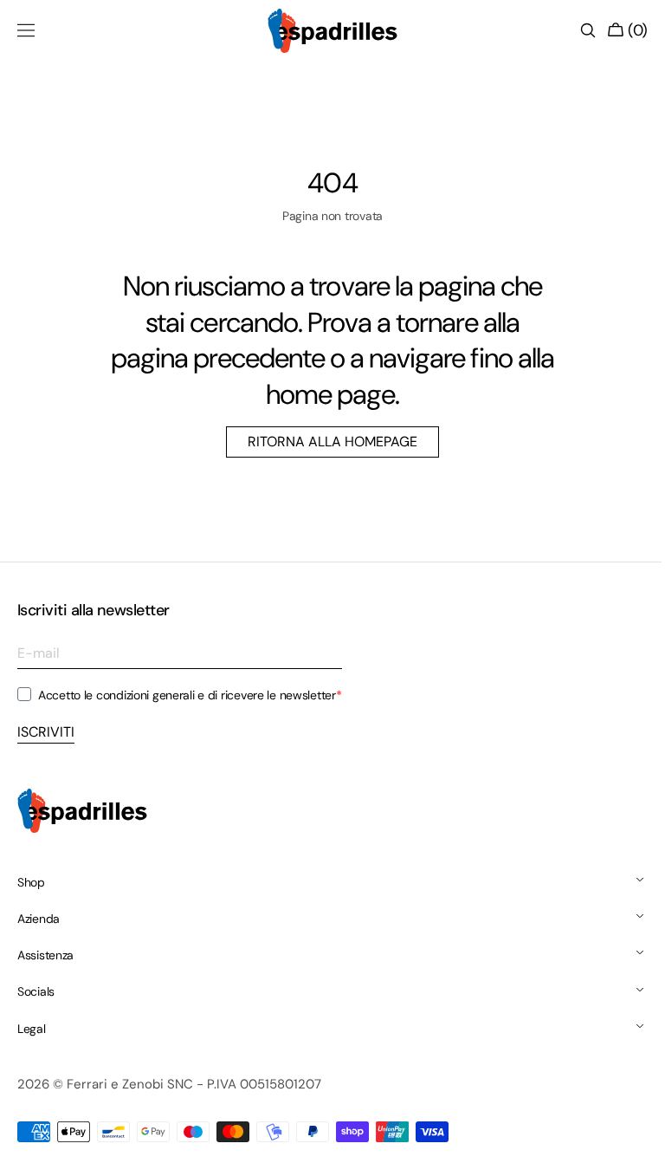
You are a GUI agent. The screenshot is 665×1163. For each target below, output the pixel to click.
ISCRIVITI (45, 732)
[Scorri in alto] (626, 1137)
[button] (26, 30)
